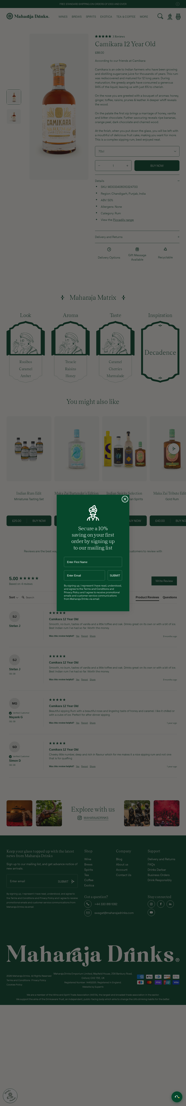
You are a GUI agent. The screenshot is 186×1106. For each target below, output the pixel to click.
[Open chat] (176, 1096)
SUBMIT (115, 575)
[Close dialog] (125, 499)
